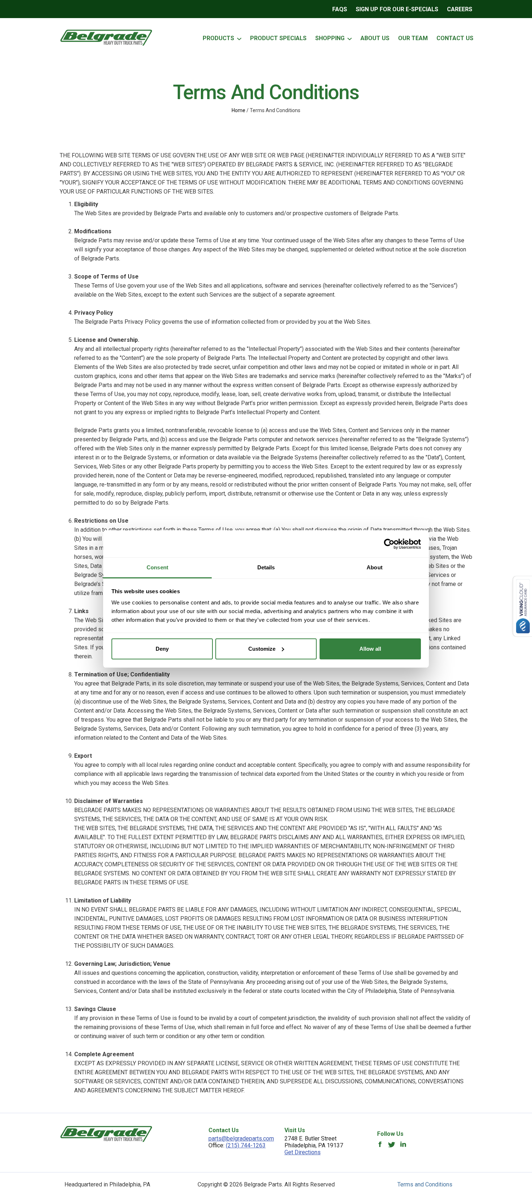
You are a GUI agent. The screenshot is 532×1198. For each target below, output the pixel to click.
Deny (162, 649)
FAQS (339, 9)
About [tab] (375, 567)
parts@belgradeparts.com (241, 1138)
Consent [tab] (157, 567)
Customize (261, 649)
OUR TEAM (413, 38)
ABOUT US (374, 38)
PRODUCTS (218, 38)
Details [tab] (266, 567)
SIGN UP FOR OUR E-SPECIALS (397, 9)
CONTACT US (454, 38)
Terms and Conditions (424, 1184)
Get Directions (302, 1152)
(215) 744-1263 (246, 1145)
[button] (238, 39)
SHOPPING (330, 38)
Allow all (370, 649)
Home (238, 110)
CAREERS (459, 9)
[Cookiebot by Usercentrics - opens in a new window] (389, 544)
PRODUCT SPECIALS (278, 38)
